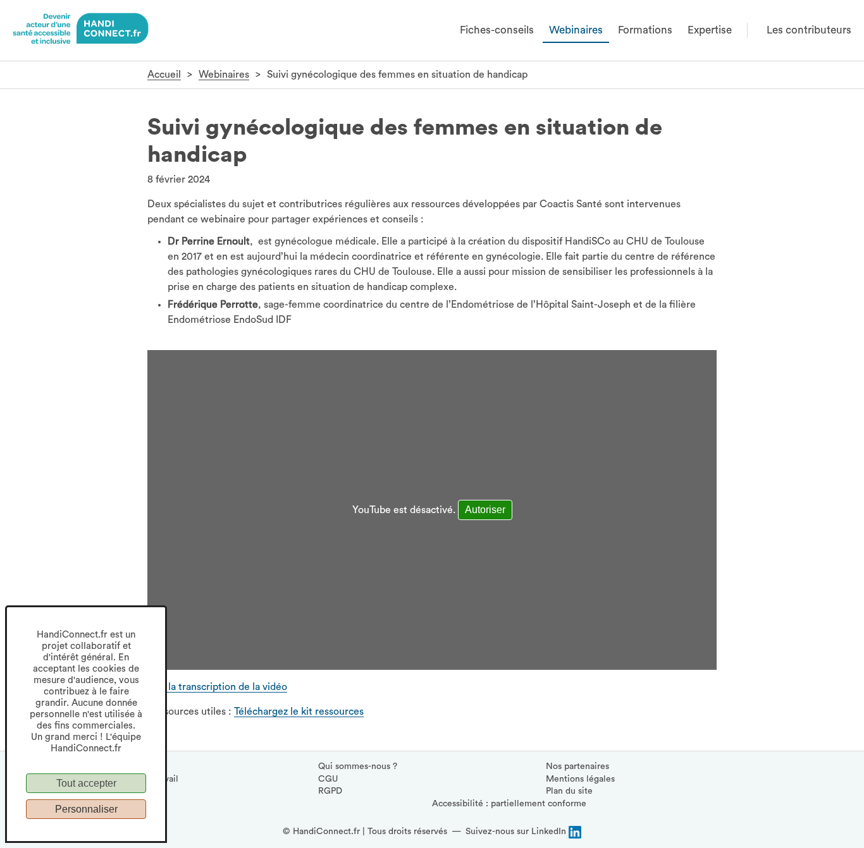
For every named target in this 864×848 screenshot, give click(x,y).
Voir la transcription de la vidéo (217, 687)
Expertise (710, 30)
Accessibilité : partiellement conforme (509, 803)
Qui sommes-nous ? (357, 766)
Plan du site (569, 791)
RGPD (330, 791)
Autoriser (485, 509)
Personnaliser (86, 809)
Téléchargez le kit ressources (299, 711)
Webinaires (576, 30)
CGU (328, 779)
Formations (645, 30)
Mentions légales (580, 779)
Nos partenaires (577, 766)
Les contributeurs (809, 30)
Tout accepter (86, 783)
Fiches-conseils (497, 30)
